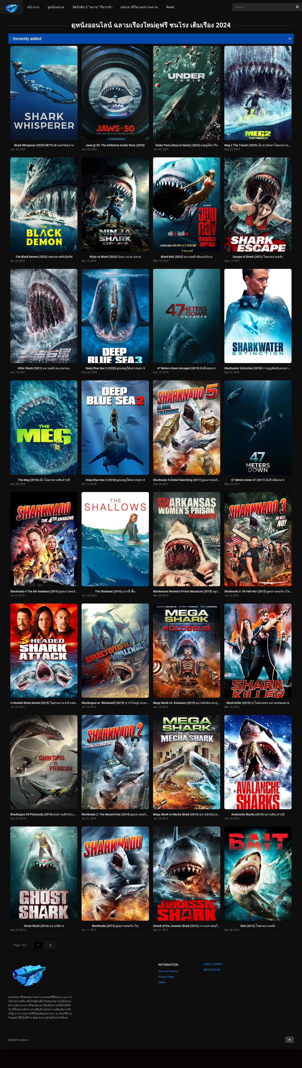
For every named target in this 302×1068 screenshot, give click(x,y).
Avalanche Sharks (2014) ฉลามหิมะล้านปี (258, 814)
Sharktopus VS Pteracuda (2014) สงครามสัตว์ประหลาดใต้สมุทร (51, 814)
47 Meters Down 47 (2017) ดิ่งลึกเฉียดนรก (258, 480)
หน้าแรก (33, 7)
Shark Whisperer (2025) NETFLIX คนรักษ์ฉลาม (44, 145)
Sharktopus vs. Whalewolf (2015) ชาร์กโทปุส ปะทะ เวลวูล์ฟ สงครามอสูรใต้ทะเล (132, 703)
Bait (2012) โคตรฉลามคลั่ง (258, 926)
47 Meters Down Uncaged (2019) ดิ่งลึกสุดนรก (186, 368)
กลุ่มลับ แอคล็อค (213, 964)
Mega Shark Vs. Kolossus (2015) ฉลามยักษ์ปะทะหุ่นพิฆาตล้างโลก (194, 703)
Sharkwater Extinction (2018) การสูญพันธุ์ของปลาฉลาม (260, 368)
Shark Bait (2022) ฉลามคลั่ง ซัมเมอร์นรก (186, 256)
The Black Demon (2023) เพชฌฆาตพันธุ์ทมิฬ (44, 256)
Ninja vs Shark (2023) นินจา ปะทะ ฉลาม (115, 256)
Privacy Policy (166, 976)
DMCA (162, 982)
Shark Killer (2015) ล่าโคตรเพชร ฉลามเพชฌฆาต (257, 703)
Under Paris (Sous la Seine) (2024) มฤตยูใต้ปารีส (186, 145)
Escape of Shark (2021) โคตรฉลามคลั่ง (258, 256)
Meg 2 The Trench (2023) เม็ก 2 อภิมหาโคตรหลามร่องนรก (261, 145)
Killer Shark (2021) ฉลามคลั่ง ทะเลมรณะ (44, 368)
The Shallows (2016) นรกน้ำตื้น (115, 591)
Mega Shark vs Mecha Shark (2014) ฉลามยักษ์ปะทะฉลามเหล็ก (193, 814)
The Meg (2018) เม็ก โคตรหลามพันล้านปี (44, 480)
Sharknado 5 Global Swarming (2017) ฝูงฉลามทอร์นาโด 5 (190, 480)
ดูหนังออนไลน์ (211, 969)
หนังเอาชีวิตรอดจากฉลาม (139, 7)
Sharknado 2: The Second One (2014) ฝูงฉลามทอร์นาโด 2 (119, 814)
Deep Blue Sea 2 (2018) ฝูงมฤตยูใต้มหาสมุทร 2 (115, 480)
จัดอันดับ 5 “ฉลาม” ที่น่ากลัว (92, 7)
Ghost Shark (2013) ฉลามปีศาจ (44, 926)
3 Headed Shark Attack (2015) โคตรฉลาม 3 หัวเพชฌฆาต (46, 703)
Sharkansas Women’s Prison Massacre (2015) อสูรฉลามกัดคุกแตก (195, 591)
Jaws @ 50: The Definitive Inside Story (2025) (115, 145)
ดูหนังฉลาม (56, 7)
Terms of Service (168, 971)
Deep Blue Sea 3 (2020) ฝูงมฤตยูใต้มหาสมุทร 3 (115, 368)
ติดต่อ (170, 7)
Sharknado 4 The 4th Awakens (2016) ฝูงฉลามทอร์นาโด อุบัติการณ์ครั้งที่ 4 (57, 591)
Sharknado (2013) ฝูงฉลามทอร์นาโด (115, 926)
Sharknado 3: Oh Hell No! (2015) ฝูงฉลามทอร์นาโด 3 (258, 591)
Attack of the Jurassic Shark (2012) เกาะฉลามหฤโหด (187, 926)
